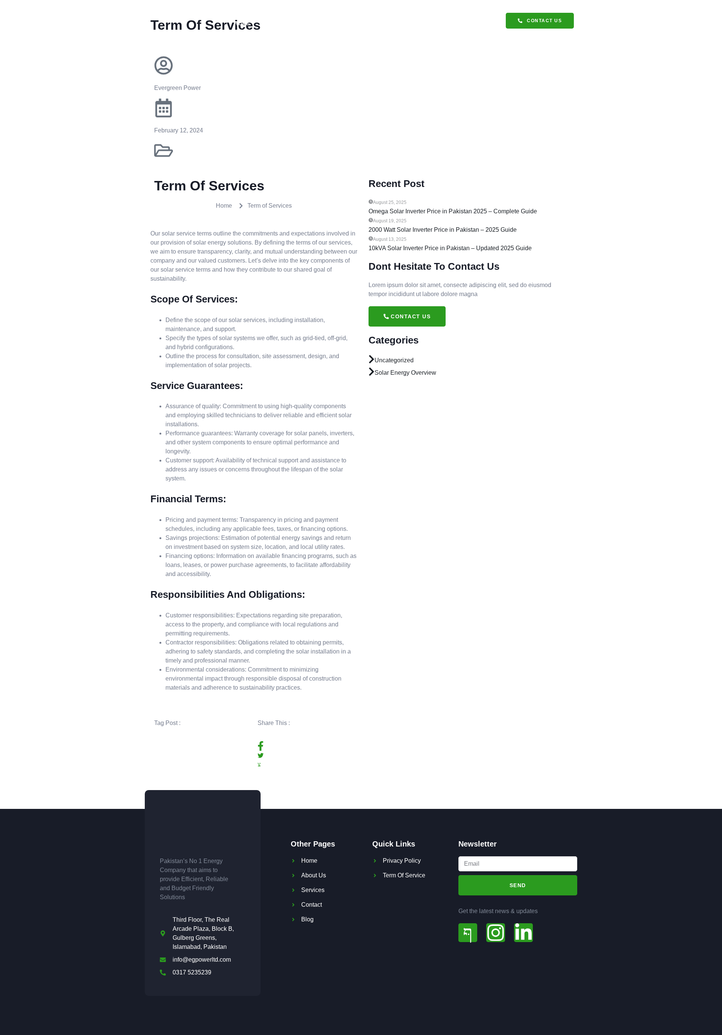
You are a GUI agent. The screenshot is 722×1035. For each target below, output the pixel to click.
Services (277, 23)
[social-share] (305, 746)
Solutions (319, 23)
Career (400, 23)
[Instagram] (495, 932)
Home (242, 23)
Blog (480, 23)
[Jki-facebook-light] (467, 932)
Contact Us (442, 23)
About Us (361, 23)
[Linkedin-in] (523, 932)
